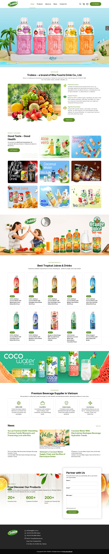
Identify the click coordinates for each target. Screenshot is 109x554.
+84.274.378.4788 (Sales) (33, 533)
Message (69, 495)
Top (107, 29)
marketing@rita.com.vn (32, 530)
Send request (72, 512)
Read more (69, 120)
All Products (13, 150)
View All (98, 426)
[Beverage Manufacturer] (13, 4)
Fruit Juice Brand (67, 551)
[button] (2, 37)
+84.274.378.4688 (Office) (33, 535)
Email (68, 488)
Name (68, 480)
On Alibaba (95, 4)
